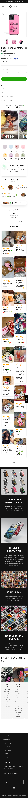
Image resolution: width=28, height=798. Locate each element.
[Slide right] (26, 42)
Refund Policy (6, 739)
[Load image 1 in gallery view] (7, 42)
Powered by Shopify (12, 795)
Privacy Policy (6, 746)
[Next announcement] (25, 1)
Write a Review (14, 226)
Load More (14, 462)
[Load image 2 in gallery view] (14, 42)
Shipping (8, 59)
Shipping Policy (7, 743)
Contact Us (6, 753)
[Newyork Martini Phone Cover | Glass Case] (12, 136)
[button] (3, 6)
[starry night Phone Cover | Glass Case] (25, 136)
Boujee (6, 795)
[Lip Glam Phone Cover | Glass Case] (7, 136)
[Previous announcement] (3, 1)
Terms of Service (7, 750)
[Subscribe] (21, 782)
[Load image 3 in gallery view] (21, 42)
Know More (14, 174)
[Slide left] (1, 42)
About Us (5, 757)
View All (3, 664)
